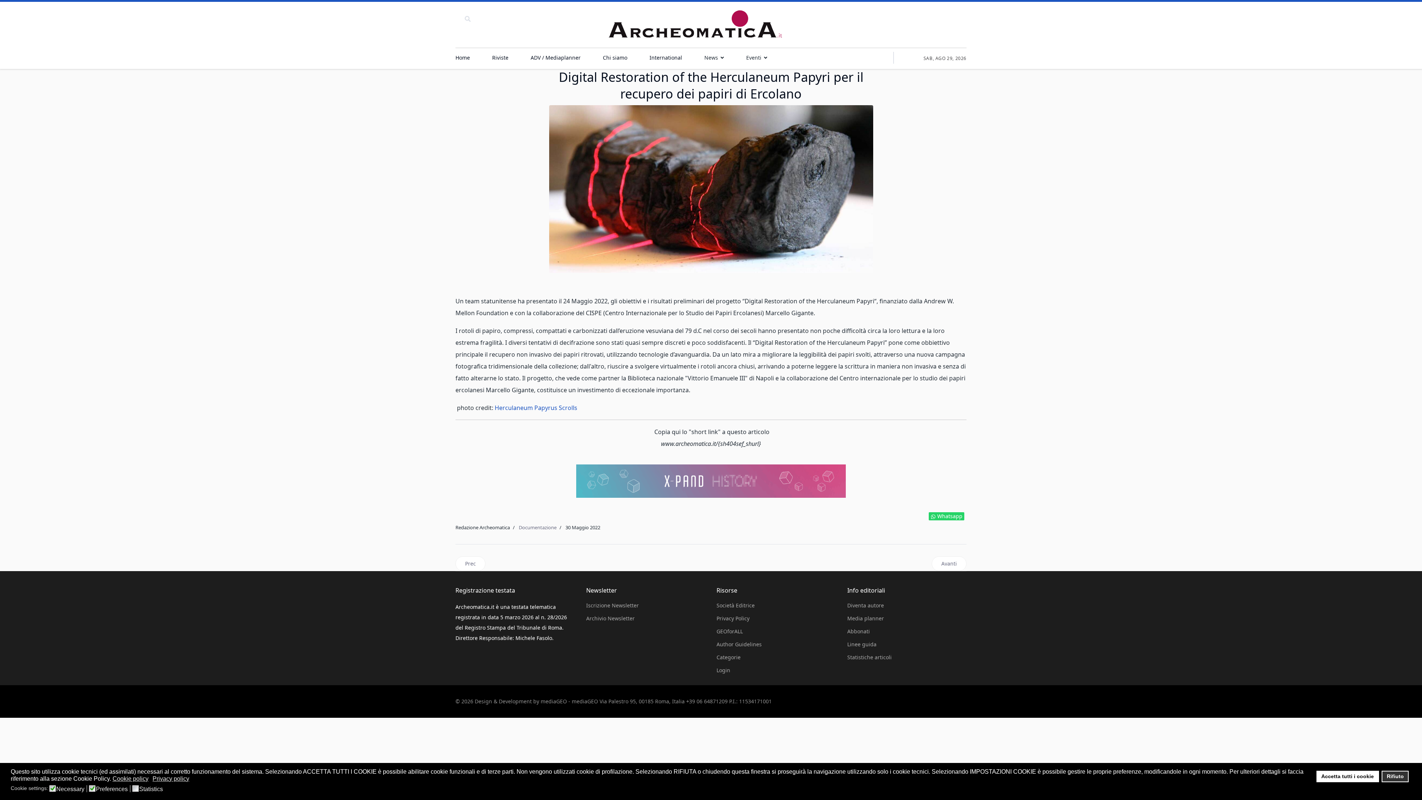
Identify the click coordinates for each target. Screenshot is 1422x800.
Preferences (112, 789)
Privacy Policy (733, 618)
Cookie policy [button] (130, 779)
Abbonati (858, 631)
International (666, 57)
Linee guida (862, 644)
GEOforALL (730, 631)
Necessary (70, 789)
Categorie (729, 657)
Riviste (500, 57)
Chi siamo (615, 57)
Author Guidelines (739, 644)
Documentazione (538, 527)
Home (462, 57)
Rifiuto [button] (1395, 776)
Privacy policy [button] (171, 779)
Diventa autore (865, 605)
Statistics (151, 789)
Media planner (865, 618)
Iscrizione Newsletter (612, 605)
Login (723, 670)
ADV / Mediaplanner (556, 57)
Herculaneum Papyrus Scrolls (536, 408)
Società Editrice (736, 605)
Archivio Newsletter (610, 618)
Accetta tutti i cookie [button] (1347, 776)
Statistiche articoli (869, 657)
